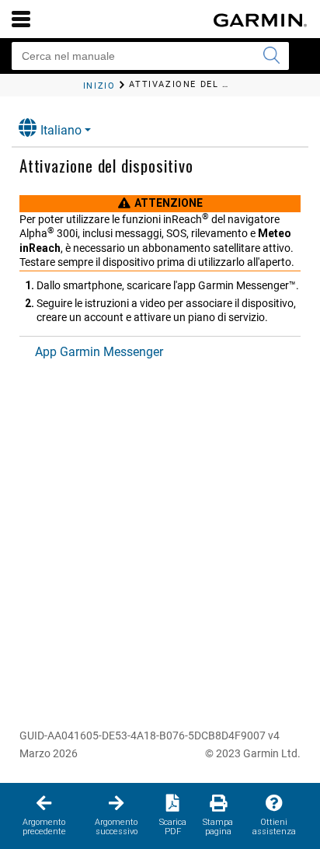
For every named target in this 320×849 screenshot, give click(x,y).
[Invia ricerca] (271, 56)
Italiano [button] (61, 130)
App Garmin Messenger (99, 351)
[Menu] (21, 18)
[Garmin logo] (260, 20)
